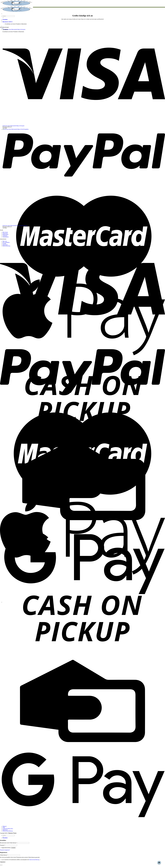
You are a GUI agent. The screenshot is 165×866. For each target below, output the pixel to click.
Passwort (2, 845)
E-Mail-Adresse (4, 855)
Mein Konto (5, 232)
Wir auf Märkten (6, 242)
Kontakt (4, 243)
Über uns (5, 241)
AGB (4, 827)
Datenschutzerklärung (8, 831)
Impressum (5, 244)
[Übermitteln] (3, 17)
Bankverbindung (6, 245)
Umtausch (5, 235)
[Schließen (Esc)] (0, 864)
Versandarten (6, 236)
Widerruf (4, 826)
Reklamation (5, 234)
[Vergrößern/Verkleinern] (1, 864)
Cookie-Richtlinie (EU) (8, 828)
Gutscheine (5, 233)
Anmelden (13, 847)
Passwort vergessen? (5, 850)
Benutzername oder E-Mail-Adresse (8, 842)
